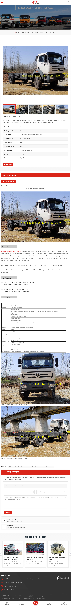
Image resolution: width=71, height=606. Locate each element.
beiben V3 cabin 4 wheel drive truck (57, 558)
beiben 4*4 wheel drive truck (16, 466)
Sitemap (4, 598)
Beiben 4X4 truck (39, 32)
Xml (10, 598)
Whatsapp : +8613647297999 (13, 582)
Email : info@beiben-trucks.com (13, 590)
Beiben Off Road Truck (27, 32)
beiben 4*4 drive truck (32, 466)
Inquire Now (9, 164)
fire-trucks (42, 598)
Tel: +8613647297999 (10, 586)
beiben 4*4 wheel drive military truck (35, 558)
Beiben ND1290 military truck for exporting (12, 558)
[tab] (8, 181)
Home (17, 32)
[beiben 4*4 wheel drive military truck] (35, 549)
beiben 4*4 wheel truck (47, 466)
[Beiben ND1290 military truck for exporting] (13, 549)
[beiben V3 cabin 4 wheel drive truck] (58, 549)
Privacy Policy (16, 598)
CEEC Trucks (34, 598)
